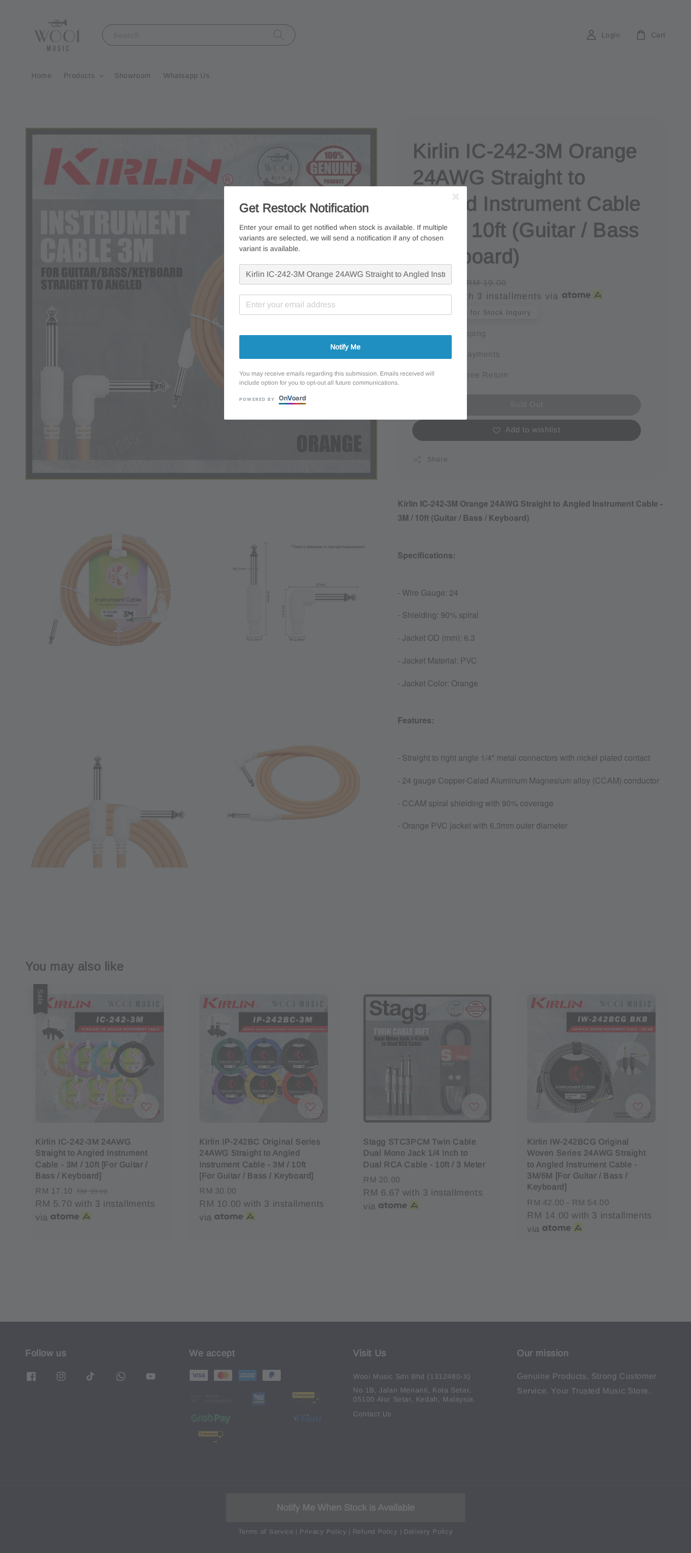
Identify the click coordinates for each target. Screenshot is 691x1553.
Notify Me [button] (345, 347)
